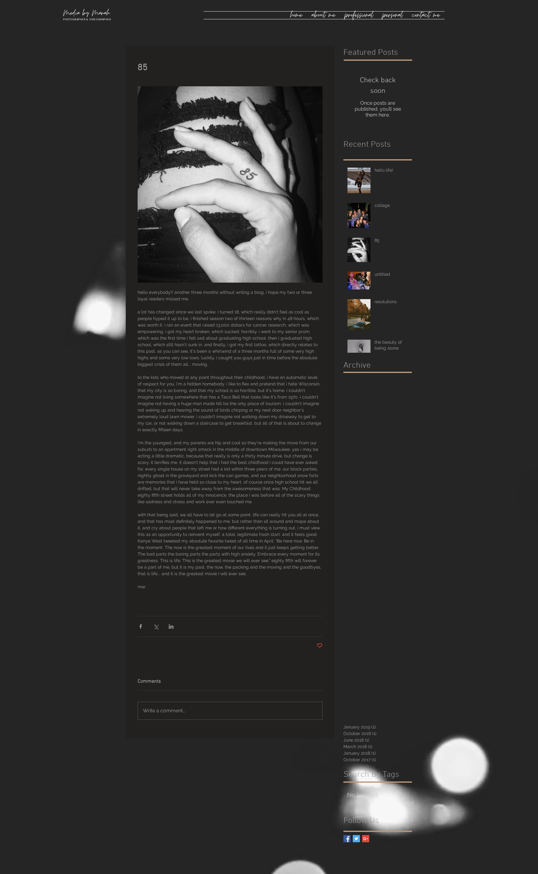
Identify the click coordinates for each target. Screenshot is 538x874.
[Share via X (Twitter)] (156, 626)
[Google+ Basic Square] (365, 838)
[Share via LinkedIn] (171, 626)
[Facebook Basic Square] (347, 838)
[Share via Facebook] (141, 626)
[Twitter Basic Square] (356, 838)
